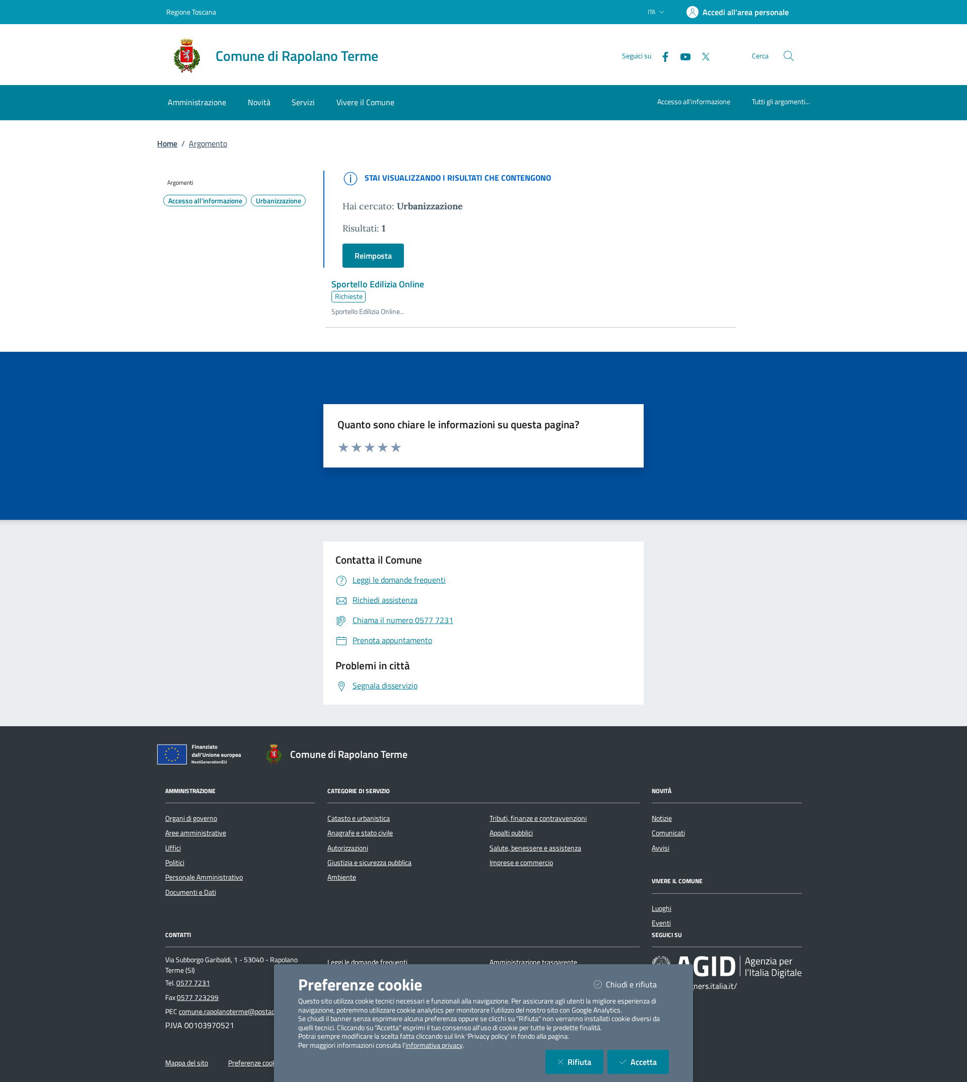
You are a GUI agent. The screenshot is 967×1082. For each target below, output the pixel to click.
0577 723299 (198, 997)
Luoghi (661, 908)
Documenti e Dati (190, 892)
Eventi (661, 923)
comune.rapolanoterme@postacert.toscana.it (246, 1011)
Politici (174, 862)
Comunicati (668, 832)
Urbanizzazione (278, 200)
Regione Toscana (191, 12)
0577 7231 (193, 982)
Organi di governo (191, 818)
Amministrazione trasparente (533, 962)
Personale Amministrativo (204, 877)
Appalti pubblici (511, 832)
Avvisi (660, 848)
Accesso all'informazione (693, 101)
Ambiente (341, 877)
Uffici (173, 848)
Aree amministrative (195, 832)
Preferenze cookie (254, 1062)
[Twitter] (702, 55)
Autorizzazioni (347, 848)
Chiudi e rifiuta (637, 984)
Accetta (650, 1061)
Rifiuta (585, 1061)
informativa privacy (434, 1045)
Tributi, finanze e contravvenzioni (538, 818)
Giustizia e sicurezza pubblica (369, 862)
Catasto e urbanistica (358, 818)
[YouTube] (681, 55)
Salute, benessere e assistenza (535, 848)
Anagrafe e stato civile (360, 832)
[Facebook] (661, 55)
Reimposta (373, 256)
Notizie (662, 818)
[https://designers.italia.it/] (727, 966)
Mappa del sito (186, 1062)
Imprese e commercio (521, 862)
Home (167, 143)
